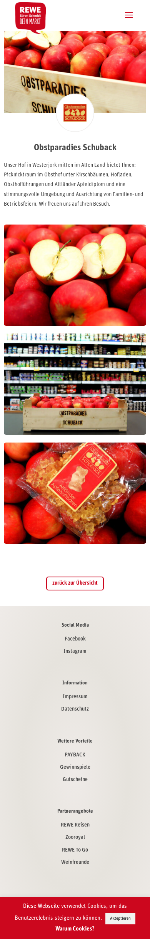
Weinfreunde (75, 862)
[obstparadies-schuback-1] (75, 435)
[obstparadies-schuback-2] (75, 326)
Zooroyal (75, 837)
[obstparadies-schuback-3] (75, 544)
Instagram (75, 651)
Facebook (75, 639)
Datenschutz (75, 709)
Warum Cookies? (75, 929)
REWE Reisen (75, 825)
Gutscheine (75, 780)
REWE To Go (75, 850)
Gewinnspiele (75, 767)
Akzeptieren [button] (120, 919)
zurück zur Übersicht (75, 583)
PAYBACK (75, 755)
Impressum (75, 697)
